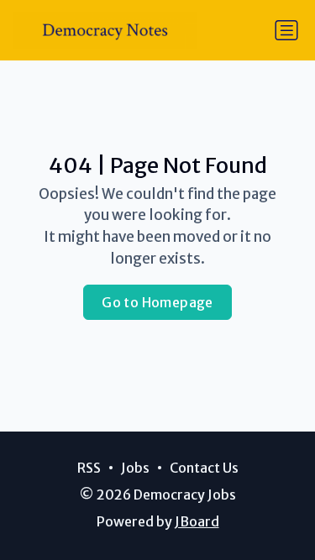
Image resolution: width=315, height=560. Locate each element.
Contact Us (204, 467)
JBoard (197, 521)
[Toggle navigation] (286, 30)
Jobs (135, 467)
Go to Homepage (157, 302)
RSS (89, 467)
